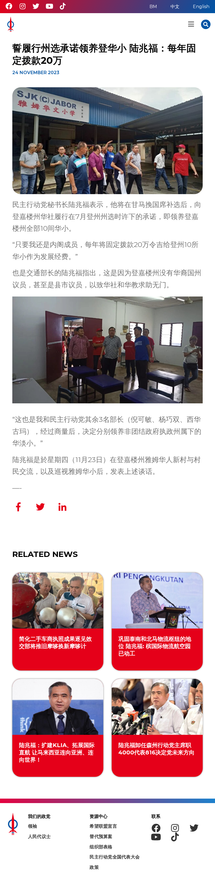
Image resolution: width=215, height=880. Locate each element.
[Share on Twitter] (40, 507)
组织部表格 (101, 847)
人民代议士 (39, 836)
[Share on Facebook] (18, 507)
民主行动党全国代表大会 (115, 857)
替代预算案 (101, 836)
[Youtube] (49, 6)
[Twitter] (35, 6)
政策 (94, 867)
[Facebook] (9, 6)
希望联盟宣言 (103, 826)
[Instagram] (22, 6)
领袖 (32, 826)
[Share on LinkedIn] (62, 507)
